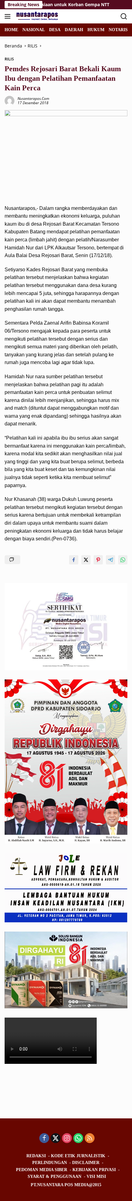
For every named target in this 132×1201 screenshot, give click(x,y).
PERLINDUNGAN (49, 1162)
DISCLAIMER (85, 1162)
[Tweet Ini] (86, 559)
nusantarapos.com (33, 98)
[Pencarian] (123, 16)
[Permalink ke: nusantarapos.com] (9, 100)
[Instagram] (67, 1138)
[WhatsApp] (78, 1138)
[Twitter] (55, 1138)
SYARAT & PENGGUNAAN (54, 1176)
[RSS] (90, 1138)
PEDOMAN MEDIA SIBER (41, 1169)
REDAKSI (36, 1156)
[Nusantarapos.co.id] (37, 16)
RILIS (9, 59)
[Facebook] (44, 1138)
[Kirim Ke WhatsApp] (122, 559)
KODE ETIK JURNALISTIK (78, 1156)
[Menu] (9, 16)
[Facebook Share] (73, 559)
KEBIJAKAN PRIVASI (94, 1169)
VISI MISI (96, 1176)
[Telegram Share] (110, 559)
